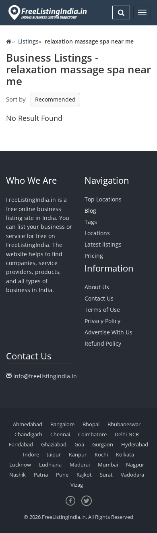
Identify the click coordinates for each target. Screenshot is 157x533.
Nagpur (135, 464)
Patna (41, 474)
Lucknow (20, 464)
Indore (31, 454)
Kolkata (125, 454)
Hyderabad (134, 444)
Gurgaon (102, 444)
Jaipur (54, 454)
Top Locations (103, 199)
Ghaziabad (53, 444)
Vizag (76, 484)
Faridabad (21, 444)
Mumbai (108, 464)
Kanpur (78, 454)
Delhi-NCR (127, 434)
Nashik (17, 474)
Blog (90, 210)
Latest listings (103, 244)
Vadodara (132, 474)
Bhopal (91, 424)
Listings (28, 41)
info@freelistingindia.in (45, 376)
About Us (97, 287)
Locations (97, 233)
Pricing (94, 255)
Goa (79, 444)
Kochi (101, 454)
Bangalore (62, 424)
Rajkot (84, 474)
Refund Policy (103, 343)
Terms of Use (102, 309)
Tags (91, 222)
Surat (106, 474)
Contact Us (99, 298)
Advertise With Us (108, 332)
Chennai (60, 434)
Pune (62, 474)
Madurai (80, 464)
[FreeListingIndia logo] (48, 12)
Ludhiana (50, 464)
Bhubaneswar (123, 424)
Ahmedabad (27, 424)
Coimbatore (92, 434)
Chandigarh (28, 434)
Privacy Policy (102, 321)
